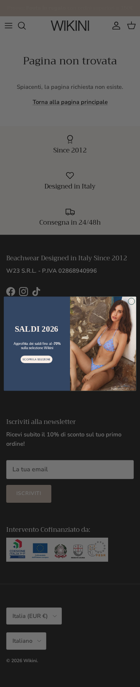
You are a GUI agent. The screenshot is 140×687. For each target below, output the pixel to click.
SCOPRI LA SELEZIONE (37, 359)
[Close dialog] (131, 301)
